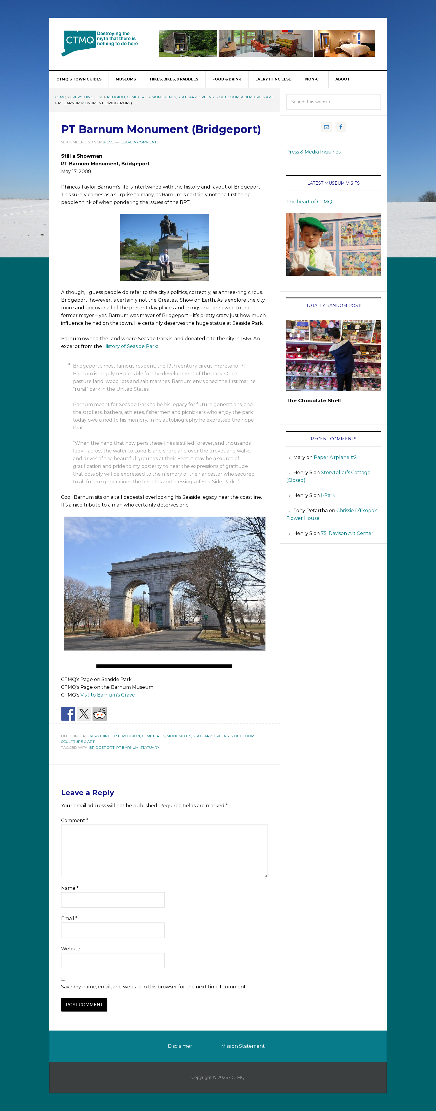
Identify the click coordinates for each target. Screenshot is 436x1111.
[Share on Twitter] (84, 714)
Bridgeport (101, 747)
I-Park (328, 495)
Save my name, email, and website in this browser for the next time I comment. (154, 987)
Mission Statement (243, 1046)
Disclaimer (180, 1046)
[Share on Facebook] (68, 714)
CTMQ (99, 43)
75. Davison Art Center (347, 533)
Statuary (149, 747)
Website (70, 949)
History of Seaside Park (130, 346)
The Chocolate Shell (313, 400)
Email (69, 918)
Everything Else (86, 97)
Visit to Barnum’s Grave (107, 695)
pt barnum (127, 747)
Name (70, 888)
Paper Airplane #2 (335, 457)
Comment (74, 820)
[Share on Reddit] (100, 714)
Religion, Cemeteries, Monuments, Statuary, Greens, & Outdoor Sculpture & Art (190, 97)
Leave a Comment (139, 142)
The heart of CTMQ (309, 202)
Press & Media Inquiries (313, 152)
